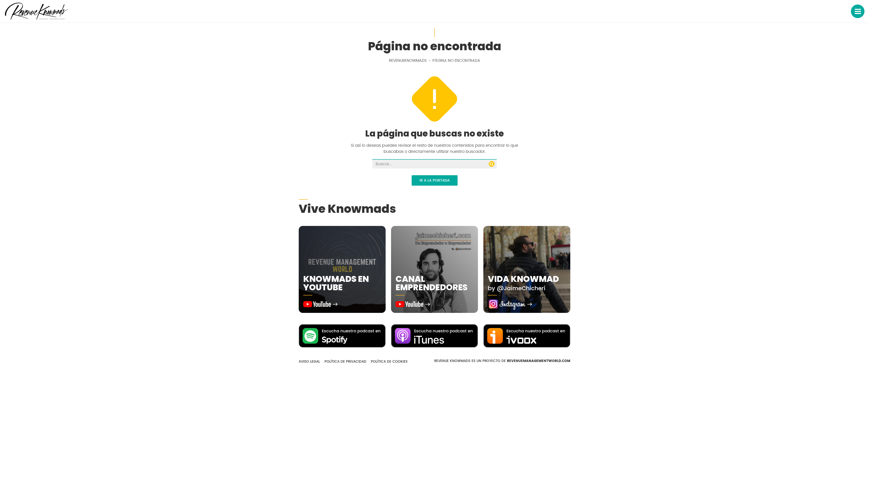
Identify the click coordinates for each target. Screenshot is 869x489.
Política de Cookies (389, 361)
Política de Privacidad (345, 361)
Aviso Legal (309, 361)
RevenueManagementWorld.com (538, 361)
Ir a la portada (435, 180)
